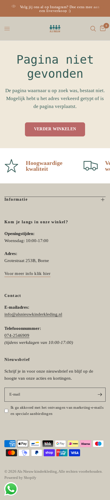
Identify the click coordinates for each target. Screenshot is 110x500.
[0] (102, 28)
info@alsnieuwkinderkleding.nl (33, 314)
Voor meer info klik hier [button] (27, 273)
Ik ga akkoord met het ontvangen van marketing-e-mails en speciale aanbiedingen (57, 410)
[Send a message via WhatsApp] (11, 489)
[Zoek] (93, 28)
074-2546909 (16, 335)
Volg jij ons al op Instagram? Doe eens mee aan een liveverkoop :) (59, 9)
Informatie (16, 199)
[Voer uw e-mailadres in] (100, 395)
